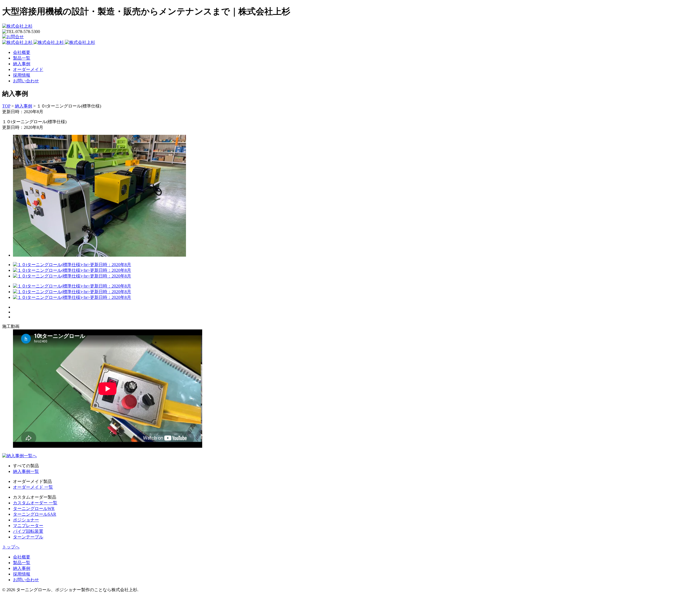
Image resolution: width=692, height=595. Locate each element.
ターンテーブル (28, 537)
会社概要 (21, 52)
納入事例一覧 (26, 471)
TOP (6, 106)
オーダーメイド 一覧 (33, 487)
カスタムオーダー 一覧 (35, 503)
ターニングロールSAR (34, 514)
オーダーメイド (28, 69)
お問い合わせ (26, 81)
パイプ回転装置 (28, 531)
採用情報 (21, 75)
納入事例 (21, 63)
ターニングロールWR (34, 508)
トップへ (10, 547)
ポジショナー (26, 520)
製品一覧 (21, 58)
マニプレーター (28, 525)
